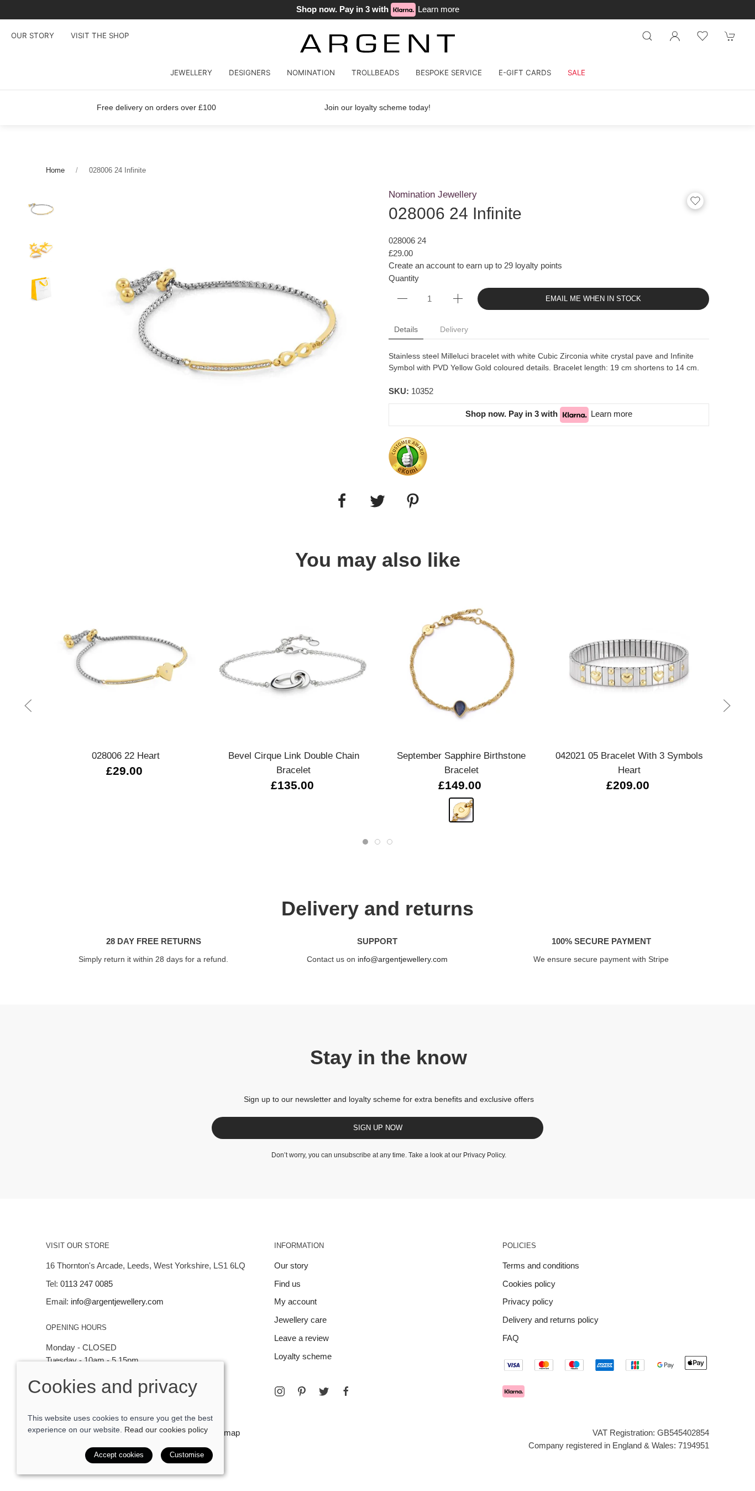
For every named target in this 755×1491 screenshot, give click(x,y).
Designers (249, 72)
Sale (576, 72)
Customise (187, 1455)
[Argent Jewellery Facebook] (346, 1391)
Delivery (454, 329)
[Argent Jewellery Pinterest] (301, 1391)
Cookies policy (528, 1283)
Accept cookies (119, 1455)
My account (295, 1301)
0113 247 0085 (86, 1283)
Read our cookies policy (166, 1429)
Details (406, 329)
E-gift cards (525, 72)
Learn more (438, 9)
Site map (224, 1432)
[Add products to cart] (730, 36)
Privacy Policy (484, 1155)
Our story (32, 35)
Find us (287, 1283)
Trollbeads (375, 72)
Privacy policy (527, 1301)
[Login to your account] (675, 36)
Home (55, 170)
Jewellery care (300, 1319)
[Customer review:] (408, 455)
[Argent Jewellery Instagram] (279, 1391)
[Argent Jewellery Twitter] (323, 1391)
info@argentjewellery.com (403, 959)
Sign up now (377, 1128)
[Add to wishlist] (702, 36)
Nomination (311, 72)
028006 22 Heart (126, 755)
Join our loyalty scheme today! (377, 107)
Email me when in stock (593, 298)
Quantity (404, 278)
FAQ (510, 1338)
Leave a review (301, 1338)
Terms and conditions (540, 1265)
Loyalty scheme (303, 1356)
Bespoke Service (449, 72)
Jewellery (191, 72)
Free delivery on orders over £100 (156, 107)
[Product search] (647, 36)
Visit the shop (100, 35)
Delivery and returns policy (550, 1319)
